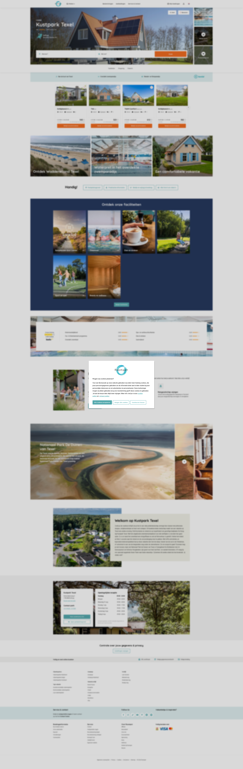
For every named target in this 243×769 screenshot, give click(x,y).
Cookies (119, 760)
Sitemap (133, 760)
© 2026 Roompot (141, 760)
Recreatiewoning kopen (93, 732)
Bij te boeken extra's (58, 726)
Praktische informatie (116, 187)
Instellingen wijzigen (122, 651)
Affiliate (123, 726)
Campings (90, 671)
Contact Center (65, 716)
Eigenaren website (92, 742)
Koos (123, 740)
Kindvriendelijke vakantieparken (61, 690)
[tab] (102, 462)
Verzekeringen (57, 734)
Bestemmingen (108, 4)
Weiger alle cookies (121, 402)
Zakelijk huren (91, 740)
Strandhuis (90, 698)
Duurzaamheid (125, 734)
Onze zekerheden (58, 729)
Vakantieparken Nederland (60, 674)
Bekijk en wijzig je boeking (142, 187)
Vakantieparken (57, 671)
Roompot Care (91, 737)
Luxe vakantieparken (58, 692)
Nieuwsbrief (125, 729)
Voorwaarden (56, 737)
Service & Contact (134, 4)
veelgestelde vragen (65, 714)
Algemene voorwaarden (103, 760)
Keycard (55, 732)
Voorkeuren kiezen (138, 402)
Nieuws (123, 748)
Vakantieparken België (59, 677)
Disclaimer (126, 760)
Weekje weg (125, 682)
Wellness (124, 742)
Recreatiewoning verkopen (94, 734)
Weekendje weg (126, 680)
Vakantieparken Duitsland (60, 680)
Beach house (91, 684)
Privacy (113, 760)
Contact (89, 726)
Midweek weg (125, 677)
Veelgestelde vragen (92, 729)
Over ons (124, 732)
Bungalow (90, 687)
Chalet (89, 690)
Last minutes (125, 674)
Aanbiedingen (120, 4)
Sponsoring (124, 737)
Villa (89, 700)
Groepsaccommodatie (93, 692)
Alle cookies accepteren (102, 402)
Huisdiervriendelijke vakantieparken (62, 687)
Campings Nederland (93, 677)
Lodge (89, 695)
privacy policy (104, 396)
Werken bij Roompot (127, 745)
